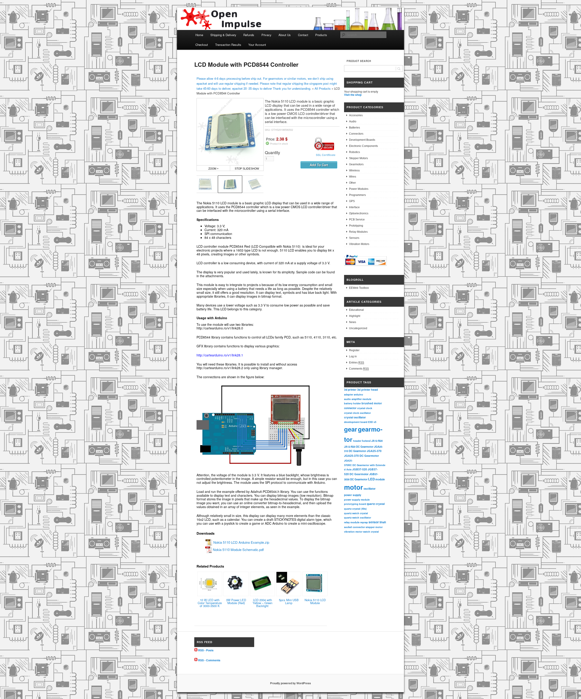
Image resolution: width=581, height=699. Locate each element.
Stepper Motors (358, 158)
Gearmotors (356, 164)
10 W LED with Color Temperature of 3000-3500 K (210, 603)
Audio (352, 121)
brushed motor (372, 403)
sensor (374, 522)
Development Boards (362, 139)
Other (352, 182)
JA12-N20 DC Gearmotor (358, 446)
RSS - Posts (206, 650)
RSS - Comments (209, 660)
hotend (366, 440)
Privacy (266, 35)
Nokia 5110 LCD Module (315, 601)
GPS (352, 201)
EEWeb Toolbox (359, 287)
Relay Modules (358, 231)
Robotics (354, 152)
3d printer (350, 390)
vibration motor (353, 531)
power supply (352, 495)
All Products (323, 88)
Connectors (356, 133)
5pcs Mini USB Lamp (289, 601)
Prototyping (356, 225)
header (357, 440)
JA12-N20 (377, 440)
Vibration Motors (359, 244)
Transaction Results (228, 44)
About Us (284, 35)
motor (353, 487)
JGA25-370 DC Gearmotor (361, 456)
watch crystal (371, 531)
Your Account (257, 44)
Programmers (357, 195)
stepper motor (374, 527)
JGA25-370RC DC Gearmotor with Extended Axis (364, 465)
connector (350, 408)
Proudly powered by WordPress (290, 683)
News (352, 322)
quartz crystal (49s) (355, 508)
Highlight (354, 316)
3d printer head (367, 390)
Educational (356, 309)
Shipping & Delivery (223, 35)
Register (354, 350)
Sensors (354, 238)
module (380, 479)
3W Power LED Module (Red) (236, 601)
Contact (303, 35)
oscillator (370, 489)
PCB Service (357, 219)
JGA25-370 (374, 451)
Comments (359, 368)
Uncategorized (358, 328)
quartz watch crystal (356, 513)
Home (199, 35)
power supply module (357, 499)
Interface (354, 207)
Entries (356, 362)
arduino (358, 394)
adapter (348, 394)
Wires (352, 176)
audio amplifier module (357, 399)
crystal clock (364, 408)
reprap (364, 522)
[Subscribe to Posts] (195, 650)
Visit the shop (353, 95)
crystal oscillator (355, 417)
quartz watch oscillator (357, 517)
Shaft (382, 522)
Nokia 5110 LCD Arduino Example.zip (241, 542)
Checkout (201, 44)
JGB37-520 (359, 469)
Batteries (354, 127)
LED (371, 479)
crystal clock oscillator (357, 413)
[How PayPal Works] (365, 266)
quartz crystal (376, 504)
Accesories (356, 115)
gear (350, 429)
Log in (353, 356)
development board (355, 422)
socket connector (354, 527)
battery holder (352, 403)
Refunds (248, 35)
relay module (351, 522)
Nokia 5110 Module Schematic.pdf (238, 549)
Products (321, 35)
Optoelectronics (358, 213)
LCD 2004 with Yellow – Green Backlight (262, 603)
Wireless (354, 170)
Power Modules (358, 188)
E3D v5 (372, 422)
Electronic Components (363, 146)
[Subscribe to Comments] (195, 660)
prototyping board (355, 504)
